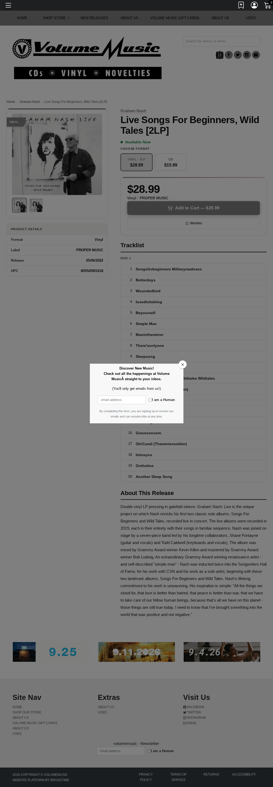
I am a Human (163, 400)
